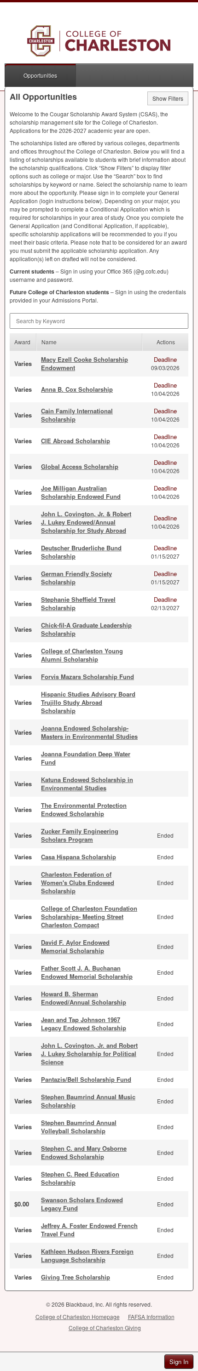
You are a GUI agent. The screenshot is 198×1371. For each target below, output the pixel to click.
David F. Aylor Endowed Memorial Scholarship (75, 946)
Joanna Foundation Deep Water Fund (85, 757)
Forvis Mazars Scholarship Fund (87, 676)
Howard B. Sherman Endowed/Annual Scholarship (83, 997)
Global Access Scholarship (79, 466)
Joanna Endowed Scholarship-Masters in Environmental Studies (89, 732)
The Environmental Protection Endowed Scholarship (84, 809)
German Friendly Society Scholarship (76, 577)
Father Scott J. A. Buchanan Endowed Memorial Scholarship (87, 972)
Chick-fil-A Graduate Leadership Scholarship (86, 629)
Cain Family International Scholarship (77, 414)
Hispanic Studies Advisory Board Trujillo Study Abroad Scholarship (88, 702)
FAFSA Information (151, 1316)
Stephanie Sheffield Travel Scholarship (78, 603)
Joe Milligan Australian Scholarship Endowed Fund (81, 492)
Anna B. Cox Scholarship (77, 389)
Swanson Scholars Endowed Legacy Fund (82, 1203)
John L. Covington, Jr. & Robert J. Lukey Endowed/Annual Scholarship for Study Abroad (86, 522)
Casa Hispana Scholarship (78, 856)
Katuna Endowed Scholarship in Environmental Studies (87, 783)
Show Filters (167, 98)
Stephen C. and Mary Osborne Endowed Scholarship (84, 1152)
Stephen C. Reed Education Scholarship (80, 1178)
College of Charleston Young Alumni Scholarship (82, 654)
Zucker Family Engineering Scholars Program (79, 835)
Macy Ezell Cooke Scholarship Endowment (84, 363)
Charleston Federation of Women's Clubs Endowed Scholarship (77, 882)
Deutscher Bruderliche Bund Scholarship (81, 551)
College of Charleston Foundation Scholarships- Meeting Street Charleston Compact (89, 916)
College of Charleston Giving (105, 1327)
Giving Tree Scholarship (75, 1277)
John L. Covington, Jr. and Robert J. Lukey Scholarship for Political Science (89, 1053)
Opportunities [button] (40, 75)
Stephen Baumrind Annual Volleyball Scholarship (78, 1126)
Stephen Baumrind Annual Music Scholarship (88, 1100)
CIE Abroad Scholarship (75, 440)
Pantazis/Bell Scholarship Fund (86, 1079)
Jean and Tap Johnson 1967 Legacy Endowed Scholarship (83, 1023)
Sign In (178, 1361)
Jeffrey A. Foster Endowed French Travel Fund (89, 1229)
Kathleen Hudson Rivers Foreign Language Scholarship (87, 1255)
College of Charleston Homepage (77, 1316)
